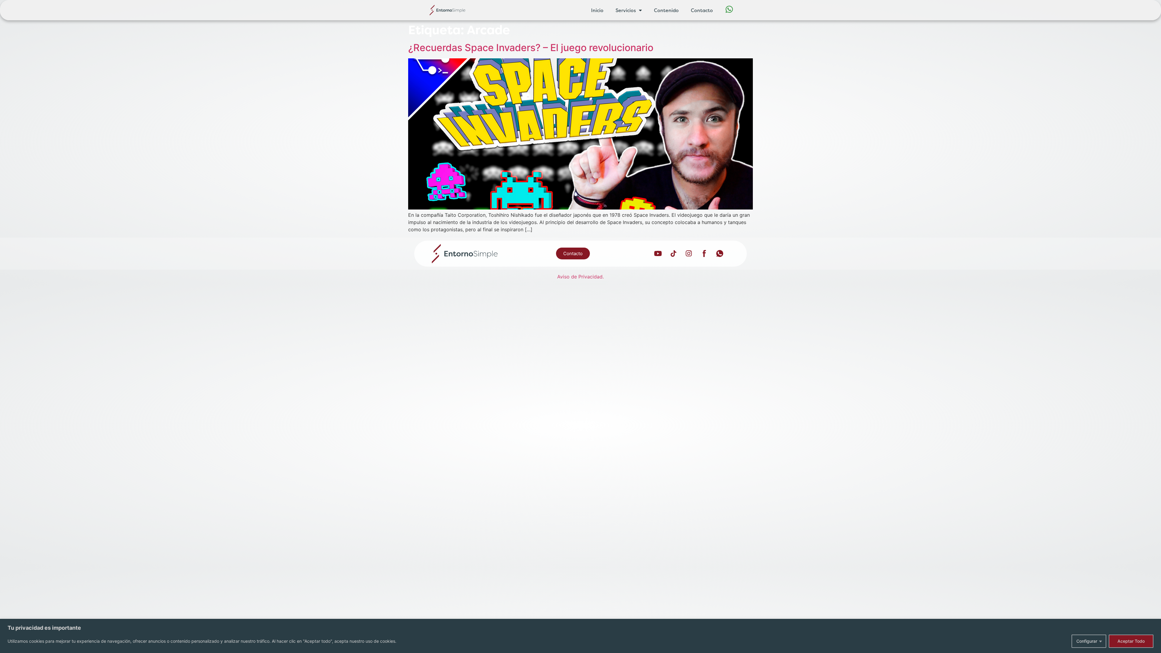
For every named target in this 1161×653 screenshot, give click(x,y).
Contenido (666, 10)
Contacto (702, 10)
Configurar (1086, 641)
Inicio (597, 10)
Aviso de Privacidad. (580, 277)
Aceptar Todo (1131, 641)
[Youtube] (658, 254)
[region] (580, 636)
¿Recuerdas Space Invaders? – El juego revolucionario (530, 48)
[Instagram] (689, 254)
